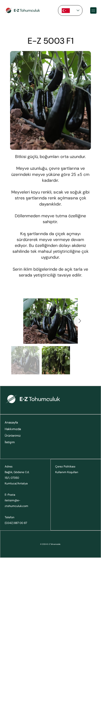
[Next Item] (79, 321)
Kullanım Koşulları (66, 472)
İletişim (10, 442)
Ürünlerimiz (13, 436)
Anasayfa (11, 422)
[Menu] (93, 10)
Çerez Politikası (65, 466)
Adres (8, 466)
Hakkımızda (13, 429)
